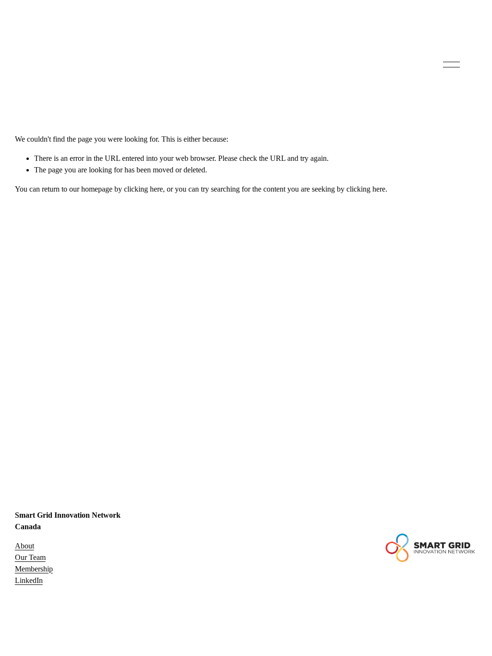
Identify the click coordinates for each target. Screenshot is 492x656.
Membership (34, 569)
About (24, 546)
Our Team (30, 557)
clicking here (143, 189)
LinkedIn (29, 580)
